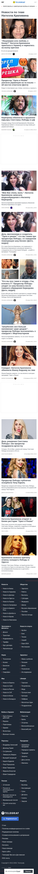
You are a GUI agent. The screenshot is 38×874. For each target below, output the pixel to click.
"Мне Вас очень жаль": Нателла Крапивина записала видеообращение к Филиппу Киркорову (17, 196)
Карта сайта (6, 851)
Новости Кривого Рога (9, 609)
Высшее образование (29, 608)
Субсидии (24, 598)
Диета (23, 665)
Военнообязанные (27, 726)
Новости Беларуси (9, 699)
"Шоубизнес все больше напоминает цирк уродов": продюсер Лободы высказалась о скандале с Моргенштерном (18, 330)
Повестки (24, 716)
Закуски (24, 801)
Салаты (24, 798)
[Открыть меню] (2, 2)
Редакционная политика (10, 832)
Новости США (8, 686)
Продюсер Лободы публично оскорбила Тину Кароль (16, 481)
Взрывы (5, 721)
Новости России (8, 689)
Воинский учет (26, 729)
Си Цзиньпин (7, 751)
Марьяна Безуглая (9, 771)
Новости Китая (8, 696)
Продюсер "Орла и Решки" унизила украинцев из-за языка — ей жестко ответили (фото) (18, 82)
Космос (5, 662)
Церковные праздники (25, 745)
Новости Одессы (8, 598)
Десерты (24, 794)
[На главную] (19, 2)
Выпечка (24, 785)
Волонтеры (7, 731)
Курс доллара (7, 645)
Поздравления (26, 705)
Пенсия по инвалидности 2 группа (8, 789)
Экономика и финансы (6, 627)
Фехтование (25, 647)
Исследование (26, 672)
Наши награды (7, 842)
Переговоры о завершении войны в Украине (19, 6)
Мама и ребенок (27, 659)
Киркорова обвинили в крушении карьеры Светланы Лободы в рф (18, 119)
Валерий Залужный (9, 758)
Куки (18, 871)
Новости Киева (8, 588)
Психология (25, 669)
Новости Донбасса (9, 613)
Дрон (4, 669)
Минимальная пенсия (10, 800)
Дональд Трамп (8, 748)
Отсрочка (24, 723)
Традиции (24, 753)
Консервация (26, 788)
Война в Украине (7, 712)
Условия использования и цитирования (15, 835)
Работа (23, 592)
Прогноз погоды (26, 615)
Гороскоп (24, 682)
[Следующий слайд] (36, 6)
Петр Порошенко (8, 764)
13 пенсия (6, 785)
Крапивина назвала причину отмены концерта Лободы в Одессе (15, 560)
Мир (3, 678)
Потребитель (25, 686)
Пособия (24, 611)
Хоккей (23, 640)
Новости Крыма (8, 616)
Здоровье (23, 655)
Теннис (23, 637)
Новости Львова (8, 601)
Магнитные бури (27, 702)
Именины (24, 763)
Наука (3, 655)
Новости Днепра (8, 595)
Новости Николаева (10, 620)
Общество (24, 584)
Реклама (5, 838)
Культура (24, 696)
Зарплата (24, 588)
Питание (24, 662)
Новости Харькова (9, 592)
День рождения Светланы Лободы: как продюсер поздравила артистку (14, 443)
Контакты (5, 845)
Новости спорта (26, 626)
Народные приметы (28, 750)
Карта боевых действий (7, 717)
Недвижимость (8, 638)
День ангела (25, 760)
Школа (23, 605)
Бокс (23, 633)
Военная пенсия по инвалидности (9, 796)
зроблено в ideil (6, 867)
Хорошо (28, 871)
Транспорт (6, 635)
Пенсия (4, 781)
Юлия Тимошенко (9, 768)
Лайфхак (24, 699)
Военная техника (9, 734)
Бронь (23, 719)
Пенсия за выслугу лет (9, 804)
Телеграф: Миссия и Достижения (13, 855)
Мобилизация (25, 712)
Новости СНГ (7, 692)
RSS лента (6, 858)
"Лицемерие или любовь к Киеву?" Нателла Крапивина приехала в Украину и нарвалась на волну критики (17, 44)
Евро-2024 (25, 643)
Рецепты (23, 781)
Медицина (24, 601)
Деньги (5, 632)
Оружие (5, 728)
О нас (4, 825)
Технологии (7, 659)
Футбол (23, 630)
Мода (23, 689)
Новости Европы (8, 682)
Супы (23, 791)
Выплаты (24, 595)
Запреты (24, 756)
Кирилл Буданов (8, 761)
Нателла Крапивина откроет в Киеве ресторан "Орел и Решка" (17, 520)
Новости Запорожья (10, 605)
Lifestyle (23, 678)
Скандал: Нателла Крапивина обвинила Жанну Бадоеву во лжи (18, 369)
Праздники (24, 741)
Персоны (4, 741)
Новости (4, 584)
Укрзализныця (8, 648)
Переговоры (7, 724)
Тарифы (5, 642)
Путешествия (26, 692)
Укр (35, 2)
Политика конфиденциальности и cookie (16, 828)
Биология (6, 665)
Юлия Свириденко (9, 774)
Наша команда (7, 848)
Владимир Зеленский (10, 745)
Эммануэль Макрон (9, 754)
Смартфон (6, 672)
